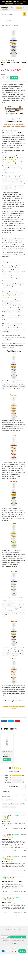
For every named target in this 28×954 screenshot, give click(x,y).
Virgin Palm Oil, (11, 162)
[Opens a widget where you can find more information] (22, 951)
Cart (26, 7)
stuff (22, 804)
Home (2, 20)
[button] (22, 828)
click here (22, 701)
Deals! (19, 7)
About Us (10, 927)
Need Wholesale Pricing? (13, 931)
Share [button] (5, 828)
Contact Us (16, 927)
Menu (14, 8)
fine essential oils (10, 317)
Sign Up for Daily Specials (18, 937)
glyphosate (11, 326)
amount (6, 807)
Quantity (3, 74)
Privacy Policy (17, 929)
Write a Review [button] (14, 786)
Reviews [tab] (5, 791)
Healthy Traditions (15, 948)
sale (17, 804)
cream (13, 807)
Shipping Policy (9, 929)
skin (5, 804)
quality (11, 804)
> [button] (19, 916)
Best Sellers (9, 20)
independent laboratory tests (13, 185)
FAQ (22, 927)
